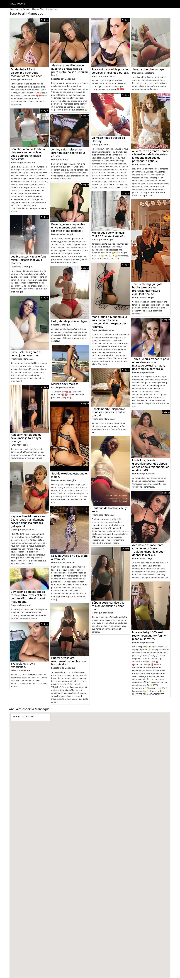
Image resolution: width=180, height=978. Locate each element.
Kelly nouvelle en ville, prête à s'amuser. (69, 557)
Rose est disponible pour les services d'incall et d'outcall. (110, 71)
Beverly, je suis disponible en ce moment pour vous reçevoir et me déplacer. (68, 227)
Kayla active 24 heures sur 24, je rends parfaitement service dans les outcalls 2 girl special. (28, 521)
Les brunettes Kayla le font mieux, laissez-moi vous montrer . (28, 260)
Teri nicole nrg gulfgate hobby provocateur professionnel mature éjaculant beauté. (147, 289)
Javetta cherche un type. (148, 69)
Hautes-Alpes (38, 9)
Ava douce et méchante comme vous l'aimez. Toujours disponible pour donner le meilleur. (148, 550)
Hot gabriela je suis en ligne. (69, 321)
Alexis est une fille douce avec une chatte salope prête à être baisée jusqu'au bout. (69, 70)
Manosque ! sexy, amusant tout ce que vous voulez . (109, 234)
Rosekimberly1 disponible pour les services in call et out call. (109, 412)
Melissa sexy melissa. (65, 384)
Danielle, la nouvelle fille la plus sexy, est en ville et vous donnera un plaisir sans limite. (28, 154)
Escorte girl (14, 9)
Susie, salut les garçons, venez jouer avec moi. (26, 353)
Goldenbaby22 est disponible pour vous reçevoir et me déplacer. (27, 73)
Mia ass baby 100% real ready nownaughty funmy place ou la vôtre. (149, 636)
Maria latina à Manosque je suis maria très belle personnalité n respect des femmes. (109, 321)
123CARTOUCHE (17, 4)
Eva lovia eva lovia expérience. (23, 665)
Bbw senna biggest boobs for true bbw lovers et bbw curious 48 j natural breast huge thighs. (28, 596)
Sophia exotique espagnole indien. (69, 475)
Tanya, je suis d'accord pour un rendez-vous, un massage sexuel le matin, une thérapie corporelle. (150, 363)
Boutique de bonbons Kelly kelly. (109, 509)
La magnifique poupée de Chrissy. (108, 139)
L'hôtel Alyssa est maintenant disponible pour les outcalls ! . (69, 661)
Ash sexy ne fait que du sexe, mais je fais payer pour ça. (26, 438)
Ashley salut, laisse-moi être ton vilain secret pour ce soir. (68, 153)
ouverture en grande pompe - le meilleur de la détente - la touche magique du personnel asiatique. (150, 156)
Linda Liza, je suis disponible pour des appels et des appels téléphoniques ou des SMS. (150, 465)
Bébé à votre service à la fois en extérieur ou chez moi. (108, 606)
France (26, 9)
